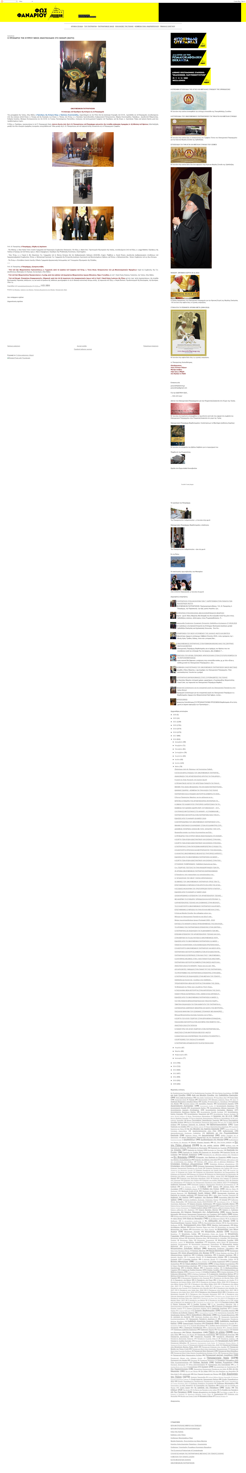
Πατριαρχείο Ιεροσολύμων (180, 1336)
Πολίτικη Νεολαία (200, 1362)
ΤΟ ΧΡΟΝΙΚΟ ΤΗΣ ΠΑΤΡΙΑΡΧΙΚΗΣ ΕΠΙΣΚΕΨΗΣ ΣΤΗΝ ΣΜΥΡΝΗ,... (198, 927)
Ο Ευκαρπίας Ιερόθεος (211, 1268)
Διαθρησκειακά (228, 1131)
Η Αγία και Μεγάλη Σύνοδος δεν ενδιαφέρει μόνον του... (193, 913)
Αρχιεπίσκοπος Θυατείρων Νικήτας (183, 1112)
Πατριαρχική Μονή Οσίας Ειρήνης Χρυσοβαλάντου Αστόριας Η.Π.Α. (195, 1353)
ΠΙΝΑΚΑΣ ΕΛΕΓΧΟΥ (167, 26)
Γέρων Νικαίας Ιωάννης (197, 1127)
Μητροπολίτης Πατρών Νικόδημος (223, 1246)
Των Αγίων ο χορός (226, 1392)
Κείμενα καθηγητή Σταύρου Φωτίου (223, 1208)
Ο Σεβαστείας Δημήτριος (218, 1308)
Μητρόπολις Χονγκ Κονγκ (217, 1242)
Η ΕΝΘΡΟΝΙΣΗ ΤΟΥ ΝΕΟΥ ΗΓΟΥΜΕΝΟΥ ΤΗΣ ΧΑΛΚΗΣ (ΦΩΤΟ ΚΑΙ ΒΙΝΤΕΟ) (203, 633)
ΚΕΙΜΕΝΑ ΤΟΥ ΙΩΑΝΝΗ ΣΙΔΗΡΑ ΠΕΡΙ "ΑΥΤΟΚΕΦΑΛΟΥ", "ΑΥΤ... (197, 808)
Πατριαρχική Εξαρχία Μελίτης (227, 1343)
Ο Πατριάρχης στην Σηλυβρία (201, 1296)
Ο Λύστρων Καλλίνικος (198, 1274)
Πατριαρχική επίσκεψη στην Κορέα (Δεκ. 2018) (204, 1345)
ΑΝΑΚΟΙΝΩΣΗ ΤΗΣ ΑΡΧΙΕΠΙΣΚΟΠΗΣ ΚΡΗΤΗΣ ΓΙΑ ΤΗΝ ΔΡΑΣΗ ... (198, 776)
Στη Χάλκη (204, 1371)
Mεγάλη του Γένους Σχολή (188, 1396)
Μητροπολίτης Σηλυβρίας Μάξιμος (186, 1248)
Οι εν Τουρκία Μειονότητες (226, 1315)
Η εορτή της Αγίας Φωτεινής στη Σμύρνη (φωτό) (191, 780)
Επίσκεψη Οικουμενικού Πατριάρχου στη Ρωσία (186, 1168)
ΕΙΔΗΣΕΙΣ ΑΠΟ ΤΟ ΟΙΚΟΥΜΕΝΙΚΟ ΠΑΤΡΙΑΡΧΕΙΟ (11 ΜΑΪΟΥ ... (197, 941)
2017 (175, 736)
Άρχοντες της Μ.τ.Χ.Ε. (223, 1116)
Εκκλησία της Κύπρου (195, 1150)
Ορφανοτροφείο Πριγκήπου (192, 1323)
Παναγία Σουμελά (223, 1329)
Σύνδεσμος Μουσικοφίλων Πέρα (182, 1438)
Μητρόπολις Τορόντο (177, 1242)
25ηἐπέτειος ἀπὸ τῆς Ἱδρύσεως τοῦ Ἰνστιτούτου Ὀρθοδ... (194, 769)
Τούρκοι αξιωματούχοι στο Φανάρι (204, 1392)
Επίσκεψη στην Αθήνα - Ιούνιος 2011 (212, 1176)
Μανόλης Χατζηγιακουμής (221, 1225)
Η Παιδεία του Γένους (209, 1189)
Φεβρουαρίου (179, 1055)
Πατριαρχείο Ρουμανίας (202, 1336)
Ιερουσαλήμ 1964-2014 (227, 1197)
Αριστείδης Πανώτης (206, 1104)
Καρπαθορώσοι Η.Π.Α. (223, 1202)
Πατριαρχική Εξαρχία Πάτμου (179, 1345)
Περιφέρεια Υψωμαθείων (225, 1360)
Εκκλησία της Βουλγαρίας (198, 1148)
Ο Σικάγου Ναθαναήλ (184, 1310)
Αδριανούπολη (203, 1100)
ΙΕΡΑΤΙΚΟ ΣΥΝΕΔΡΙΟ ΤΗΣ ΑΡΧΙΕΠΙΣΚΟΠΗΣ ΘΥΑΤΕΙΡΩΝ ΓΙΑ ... (197, 801)
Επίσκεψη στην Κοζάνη (191, 1180)
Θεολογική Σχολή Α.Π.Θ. (189, 1191)
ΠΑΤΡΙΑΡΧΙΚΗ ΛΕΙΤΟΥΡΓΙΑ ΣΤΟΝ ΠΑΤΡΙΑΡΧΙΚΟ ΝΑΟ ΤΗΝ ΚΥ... (197, 815)
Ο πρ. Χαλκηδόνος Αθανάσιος (221, 1304)
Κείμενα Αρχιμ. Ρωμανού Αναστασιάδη (183, 1206)
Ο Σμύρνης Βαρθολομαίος (203, 1310)
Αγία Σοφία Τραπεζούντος (205, 1097)
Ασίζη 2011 (223, 1122)
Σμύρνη (205, 1367)
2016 (175, 739)
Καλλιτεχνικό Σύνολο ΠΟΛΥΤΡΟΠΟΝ (200, 1202)
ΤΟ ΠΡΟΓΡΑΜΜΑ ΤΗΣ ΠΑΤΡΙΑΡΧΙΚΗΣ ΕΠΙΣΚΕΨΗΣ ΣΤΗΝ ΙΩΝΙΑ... (198, 973)
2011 (175, 1077)
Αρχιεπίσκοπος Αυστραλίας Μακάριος (219, 1110)
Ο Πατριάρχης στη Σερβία (225, 1280)
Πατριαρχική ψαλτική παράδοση (219, 1355)
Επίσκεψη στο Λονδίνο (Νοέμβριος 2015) (215, 1180)
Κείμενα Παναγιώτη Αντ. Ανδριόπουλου (201, 1212)
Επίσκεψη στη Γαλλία (185, 1172)
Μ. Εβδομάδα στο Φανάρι (217, 1221)
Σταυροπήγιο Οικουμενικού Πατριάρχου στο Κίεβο (210, 1369)
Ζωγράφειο (174, 1189)
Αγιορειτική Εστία (180, 1100)
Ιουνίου (177, 763)
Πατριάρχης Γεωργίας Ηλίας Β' (207, 1338)
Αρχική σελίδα (82, 346)
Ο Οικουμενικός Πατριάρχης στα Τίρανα (201, 1276)
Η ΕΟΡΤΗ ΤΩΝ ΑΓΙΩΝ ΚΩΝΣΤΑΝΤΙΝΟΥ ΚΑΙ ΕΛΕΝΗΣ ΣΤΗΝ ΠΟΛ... (198, 860)
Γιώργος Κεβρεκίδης (230, 1129)
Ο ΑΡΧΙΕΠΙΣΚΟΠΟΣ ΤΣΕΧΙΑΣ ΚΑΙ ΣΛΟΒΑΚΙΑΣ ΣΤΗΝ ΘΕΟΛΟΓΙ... (197, 902)
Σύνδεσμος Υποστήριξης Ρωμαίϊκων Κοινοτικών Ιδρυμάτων (191, 1447)
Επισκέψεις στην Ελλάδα (181, 1166)
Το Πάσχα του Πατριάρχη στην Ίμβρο (205, 1390)
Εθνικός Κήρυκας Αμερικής (200, 1142)
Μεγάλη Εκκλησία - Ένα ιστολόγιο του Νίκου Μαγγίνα (189, 1441)
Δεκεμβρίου (179, 742)
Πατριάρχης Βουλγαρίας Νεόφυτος (182, 1338)
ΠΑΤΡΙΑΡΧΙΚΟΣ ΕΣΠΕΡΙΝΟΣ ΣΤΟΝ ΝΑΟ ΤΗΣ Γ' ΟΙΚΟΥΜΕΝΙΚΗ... (198, 955)
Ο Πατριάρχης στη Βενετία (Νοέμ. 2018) (225, 1278)
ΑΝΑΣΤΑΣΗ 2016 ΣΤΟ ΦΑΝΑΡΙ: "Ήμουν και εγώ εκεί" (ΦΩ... (195, 966)
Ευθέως (203, 1187)
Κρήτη (224, 1214)
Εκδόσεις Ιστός (231, 1145)
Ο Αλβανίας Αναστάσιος (203, 1255)
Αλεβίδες (204, 1102)
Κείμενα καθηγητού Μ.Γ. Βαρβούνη (182, 1210)
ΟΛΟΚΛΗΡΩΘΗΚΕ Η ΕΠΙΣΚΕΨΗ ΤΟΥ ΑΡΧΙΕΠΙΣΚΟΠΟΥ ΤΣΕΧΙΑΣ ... (199, 895)
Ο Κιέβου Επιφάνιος (210, 1272)
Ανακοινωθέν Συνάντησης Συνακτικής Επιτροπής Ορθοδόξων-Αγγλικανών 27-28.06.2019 (206, 623)
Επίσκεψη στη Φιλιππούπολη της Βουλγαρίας (221, 1174)
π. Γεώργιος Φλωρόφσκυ (197, 1325)
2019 (175, 729)
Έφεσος (216, 1187)
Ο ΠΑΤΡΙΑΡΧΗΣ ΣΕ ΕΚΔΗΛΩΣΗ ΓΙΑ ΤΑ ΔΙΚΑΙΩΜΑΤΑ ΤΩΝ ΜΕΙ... (197, 931)
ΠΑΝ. (144, 26)
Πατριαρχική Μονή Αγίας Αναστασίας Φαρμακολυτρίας (209, 1349)
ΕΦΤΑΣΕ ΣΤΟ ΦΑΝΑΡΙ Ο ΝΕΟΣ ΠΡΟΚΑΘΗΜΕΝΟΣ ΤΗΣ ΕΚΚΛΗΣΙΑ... (199, 924)
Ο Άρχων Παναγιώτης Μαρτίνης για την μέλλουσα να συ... (194, 797)
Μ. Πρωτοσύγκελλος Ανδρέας (211, 1223)
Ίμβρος (174, 1200)
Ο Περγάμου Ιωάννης (227, 1302)
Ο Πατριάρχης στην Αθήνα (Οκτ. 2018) (195, 1286)
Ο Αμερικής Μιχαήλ (194, 1257)
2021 (175, 722)
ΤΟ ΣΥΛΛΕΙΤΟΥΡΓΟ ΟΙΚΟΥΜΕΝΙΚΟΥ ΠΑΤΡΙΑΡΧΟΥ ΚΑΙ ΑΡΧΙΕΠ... (198, 906)
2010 (175, 1080)
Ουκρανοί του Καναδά (227, 1323)
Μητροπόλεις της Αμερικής (226, 1227)
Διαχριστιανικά (208, 1135)
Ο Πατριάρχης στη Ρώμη (204, 1280)
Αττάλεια (173, 1124)
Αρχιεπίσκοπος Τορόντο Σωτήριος (225, 1114)
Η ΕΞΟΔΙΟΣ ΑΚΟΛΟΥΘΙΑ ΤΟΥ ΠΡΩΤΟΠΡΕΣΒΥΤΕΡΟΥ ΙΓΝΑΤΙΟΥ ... (198, 888)
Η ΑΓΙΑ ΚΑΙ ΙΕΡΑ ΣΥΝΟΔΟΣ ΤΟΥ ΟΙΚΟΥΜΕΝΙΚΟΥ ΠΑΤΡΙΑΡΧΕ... (197, 773)
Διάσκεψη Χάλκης (191, 1135)
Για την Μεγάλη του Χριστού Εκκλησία (203, 1129)
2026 (175, 715)
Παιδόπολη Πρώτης (207, 1329)
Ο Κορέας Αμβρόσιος (227, 1272)
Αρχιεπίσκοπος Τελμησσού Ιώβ (198, 1114)
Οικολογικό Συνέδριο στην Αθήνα (206, 1317)
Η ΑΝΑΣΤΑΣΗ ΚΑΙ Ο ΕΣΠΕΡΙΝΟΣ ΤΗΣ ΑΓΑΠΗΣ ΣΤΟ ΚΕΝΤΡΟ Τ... (198, 1036)
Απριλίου (178, 1047)
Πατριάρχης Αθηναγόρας (225, 1336)
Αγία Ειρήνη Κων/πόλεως (223, 1093)
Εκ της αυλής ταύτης (209, 1145)
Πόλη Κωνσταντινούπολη (180, 1362)
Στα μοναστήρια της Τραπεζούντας (225, 1367)
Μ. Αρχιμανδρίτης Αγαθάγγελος (191, 1221)
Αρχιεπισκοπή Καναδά (178, 1108)
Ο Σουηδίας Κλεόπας (228, 1310)
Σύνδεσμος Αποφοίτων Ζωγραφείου (202, 1383)
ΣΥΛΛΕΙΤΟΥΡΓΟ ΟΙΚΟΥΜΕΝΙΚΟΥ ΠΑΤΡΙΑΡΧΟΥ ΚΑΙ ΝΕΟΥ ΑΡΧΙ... (198, 948)
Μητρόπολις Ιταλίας (228, 1236)
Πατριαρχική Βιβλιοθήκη (179, 1343)
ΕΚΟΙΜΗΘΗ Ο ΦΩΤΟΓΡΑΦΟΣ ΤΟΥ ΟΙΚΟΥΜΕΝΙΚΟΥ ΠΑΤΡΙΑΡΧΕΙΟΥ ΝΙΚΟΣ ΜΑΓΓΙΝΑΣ (206, 667)
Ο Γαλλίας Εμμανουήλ (217, 1261)
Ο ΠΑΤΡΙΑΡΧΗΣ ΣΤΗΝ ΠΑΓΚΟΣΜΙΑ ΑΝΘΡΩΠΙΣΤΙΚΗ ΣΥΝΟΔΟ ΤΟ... (198, 846)
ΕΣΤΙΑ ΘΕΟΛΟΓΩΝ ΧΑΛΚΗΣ (181, 1460)
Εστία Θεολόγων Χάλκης (188, 1187)
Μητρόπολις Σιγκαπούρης (205, 1240)
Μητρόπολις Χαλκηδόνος (195, 1242)
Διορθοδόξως (189, 1140)
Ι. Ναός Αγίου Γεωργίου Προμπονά (224, 1195)
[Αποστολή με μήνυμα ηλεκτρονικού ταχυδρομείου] (42, 285)
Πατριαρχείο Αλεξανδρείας (206, 1334)
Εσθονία (173, 1187)
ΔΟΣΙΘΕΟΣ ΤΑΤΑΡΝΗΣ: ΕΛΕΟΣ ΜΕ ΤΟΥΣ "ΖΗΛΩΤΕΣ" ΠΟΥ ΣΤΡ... (198, 829)
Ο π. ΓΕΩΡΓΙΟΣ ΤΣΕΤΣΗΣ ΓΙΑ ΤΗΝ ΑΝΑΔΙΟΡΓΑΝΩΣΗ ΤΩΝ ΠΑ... (197, 867)
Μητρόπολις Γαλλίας (189, 1234)
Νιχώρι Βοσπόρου (216, 1251)
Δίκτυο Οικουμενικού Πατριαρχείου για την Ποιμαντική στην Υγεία (205, 1137)
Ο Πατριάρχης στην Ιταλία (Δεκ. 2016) (190, 1290)
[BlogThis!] (43, 285)
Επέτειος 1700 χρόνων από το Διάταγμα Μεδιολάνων (216, 1162)
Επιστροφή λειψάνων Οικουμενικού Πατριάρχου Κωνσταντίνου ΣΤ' (214, 1184)
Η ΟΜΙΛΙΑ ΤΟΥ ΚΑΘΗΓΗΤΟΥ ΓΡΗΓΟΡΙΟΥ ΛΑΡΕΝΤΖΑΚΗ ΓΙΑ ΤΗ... (198, 804)
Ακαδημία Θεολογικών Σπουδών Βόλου (184, 1102)
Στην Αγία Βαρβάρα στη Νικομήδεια (224, 1371)
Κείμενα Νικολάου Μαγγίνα (208, 1210)
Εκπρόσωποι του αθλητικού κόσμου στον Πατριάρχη (220, 1154)
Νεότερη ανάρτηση (13, 346)
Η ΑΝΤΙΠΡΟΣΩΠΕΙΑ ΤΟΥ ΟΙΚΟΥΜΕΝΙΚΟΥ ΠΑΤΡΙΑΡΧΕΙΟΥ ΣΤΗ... (197, 822)
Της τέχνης (186, 1390)
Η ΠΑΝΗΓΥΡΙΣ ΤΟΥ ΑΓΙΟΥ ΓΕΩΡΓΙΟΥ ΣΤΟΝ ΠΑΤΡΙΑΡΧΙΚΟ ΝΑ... (197, 1029)
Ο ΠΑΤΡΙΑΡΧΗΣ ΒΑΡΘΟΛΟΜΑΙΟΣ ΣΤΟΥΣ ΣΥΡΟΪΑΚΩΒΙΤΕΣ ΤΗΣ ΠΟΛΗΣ (201, 677)
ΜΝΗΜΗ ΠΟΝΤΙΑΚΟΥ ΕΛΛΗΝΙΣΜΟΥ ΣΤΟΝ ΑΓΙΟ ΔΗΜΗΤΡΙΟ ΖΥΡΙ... (198, 825)
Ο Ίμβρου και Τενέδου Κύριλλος (191, 1270)
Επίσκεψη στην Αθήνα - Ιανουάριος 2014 (184, 1176)
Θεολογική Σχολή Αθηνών (210, 1191)
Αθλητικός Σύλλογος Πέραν (220, 1100)
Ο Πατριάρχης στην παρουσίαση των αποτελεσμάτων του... (195, 874)
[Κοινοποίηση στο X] (45, 285)
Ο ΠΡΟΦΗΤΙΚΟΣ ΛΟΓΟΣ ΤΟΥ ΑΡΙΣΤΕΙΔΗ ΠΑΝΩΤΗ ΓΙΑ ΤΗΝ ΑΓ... (197, 783)
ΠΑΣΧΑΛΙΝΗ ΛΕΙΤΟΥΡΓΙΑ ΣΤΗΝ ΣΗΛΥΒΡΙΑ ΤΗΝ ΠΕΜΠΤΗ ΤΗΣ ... (198, 1022)
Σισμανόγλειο (192, 1367)
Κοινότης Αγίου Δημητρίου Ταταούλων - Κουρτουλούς (189, 1444)
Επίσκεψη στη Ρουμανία (178, 1174)
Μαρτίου (178, 1051)
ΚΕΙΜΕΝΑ (138, 26)
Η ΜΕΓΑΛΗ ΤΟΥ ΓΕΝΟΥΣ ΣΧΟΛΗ (182, 1457)
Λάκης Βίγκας (177, 1218)
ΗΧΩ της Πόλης (230, 1189)
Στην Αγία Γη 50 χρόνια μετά (180, 1374)
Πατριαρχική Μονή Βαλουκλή (204, 1351)
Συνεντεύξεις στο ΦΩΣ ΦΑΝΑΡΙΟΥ (182, 1385)
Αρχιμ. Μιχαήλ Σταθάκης (178, 1116)
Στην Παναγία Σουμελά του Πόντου (206, 1374)
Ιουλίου (177, 759)
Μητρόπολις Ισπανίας (210, 1236)
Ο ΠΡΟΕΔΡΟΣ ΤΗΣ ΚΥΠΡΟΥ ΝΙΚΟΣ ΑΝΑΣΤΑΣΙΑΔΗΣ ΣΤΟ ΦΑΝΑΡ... (199, 836)
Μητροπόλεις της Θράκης (179, 1229)
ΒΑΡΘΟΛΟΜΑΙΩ (181, 699)
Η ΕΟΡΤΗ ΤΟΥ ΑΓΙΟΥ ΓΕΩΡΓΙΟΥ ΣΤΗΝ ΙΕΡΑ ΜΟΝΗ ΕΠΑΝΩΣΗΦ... (198, 1018)
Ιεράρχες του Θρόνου (27, 290)
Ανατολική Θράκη (189, 1104)
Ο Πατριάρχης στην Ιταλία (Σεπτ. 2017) (220, 1290)
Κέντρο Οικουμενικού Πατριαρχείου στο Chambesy (199, 1214)
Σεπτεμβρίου (179, 752)
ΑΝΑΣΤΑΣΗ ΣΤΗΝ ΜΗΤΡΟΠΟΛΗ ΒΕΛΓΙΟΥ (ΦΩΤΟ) (193, 1032)
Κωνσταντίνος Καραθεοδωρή (228, 1216)
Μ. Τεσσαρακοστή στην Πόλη (193, 1225)
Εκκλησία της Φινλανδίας (211, 1152)
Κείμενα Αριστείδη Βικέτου (225, 1204)
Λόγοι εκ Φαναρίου (195, 1218)
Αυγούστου (179, 756)
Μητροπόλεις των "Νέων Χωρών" (203, 1229)
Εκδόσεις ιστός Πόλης (178, 1435)
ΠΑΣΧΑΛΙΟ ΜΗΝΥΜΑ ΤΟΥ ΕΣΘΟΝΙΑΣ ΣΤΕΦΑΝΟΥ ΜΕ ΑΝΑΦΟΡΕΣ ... (199, 1011)
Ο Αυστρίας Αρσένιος (190, 1259)
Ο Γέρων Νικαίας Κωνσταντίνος (224, 1264)
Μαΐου (177, 766)
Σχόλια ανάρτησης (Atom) (25, 355)
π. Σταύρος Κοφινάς (231, 1327)
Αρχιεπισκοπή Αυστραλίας (182, 1106)
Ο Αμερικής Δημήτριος (225, 1255)
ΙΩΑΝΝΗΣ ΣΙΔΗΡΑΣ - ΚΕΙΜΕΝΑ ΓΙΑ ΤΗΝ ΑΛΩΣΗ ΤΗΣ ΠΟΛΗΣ (196, 790)
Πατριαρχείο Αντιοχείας (227, 1334)
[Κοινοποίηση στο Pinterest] (49, 285)
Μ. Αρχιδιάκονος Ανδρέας (217, 1218)
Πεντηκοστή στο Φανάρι (179, 1360)
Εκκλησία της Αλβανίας (178, 1148)
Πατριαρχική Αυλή (225, 1341)
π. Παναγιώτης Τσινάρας (214, 1327)
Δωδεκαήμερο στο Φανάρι (212, 1140)
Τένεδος (228, 1388)
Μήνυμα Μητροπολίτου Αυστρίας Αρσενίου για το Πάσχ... (194, 1015)
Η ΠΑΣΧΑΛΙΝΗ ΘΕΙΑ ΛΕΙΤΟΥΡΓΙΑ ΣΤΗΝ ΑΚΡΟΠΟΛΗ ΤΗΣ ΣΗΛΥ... (198, 990)
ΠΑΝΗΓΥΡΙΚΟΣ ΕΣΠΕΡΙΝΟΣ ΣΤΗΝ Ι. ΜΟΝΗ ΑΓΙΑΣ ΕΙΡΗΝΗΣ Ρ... (197, 994)
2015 (175, 1063)
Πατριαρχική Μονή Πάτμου (229, 1353)
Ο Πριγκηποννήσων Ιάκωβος (201, 1306)
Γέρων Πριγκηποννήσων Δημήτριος (217, 1127)
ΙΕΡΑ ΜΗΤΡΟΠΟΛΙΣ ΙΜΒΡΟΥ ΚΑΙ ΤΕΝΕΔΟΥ (186, 1425)
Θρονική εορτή (203, 1195)
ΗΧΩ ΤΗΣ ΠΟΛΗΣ (177, 1432)
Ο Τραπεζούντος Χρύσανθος (225, 1313)
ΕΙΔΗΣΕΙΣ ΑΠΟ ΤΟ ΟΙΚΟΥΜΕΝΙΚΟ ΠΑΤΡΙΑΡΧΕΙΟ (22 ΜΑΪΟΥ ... (197, 857)
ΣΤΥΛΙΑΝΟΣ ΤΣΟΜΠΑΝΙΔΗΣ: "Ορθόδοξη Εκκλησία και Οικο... (196, 864)
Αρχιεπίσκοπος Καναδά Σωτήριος (212, 1112)
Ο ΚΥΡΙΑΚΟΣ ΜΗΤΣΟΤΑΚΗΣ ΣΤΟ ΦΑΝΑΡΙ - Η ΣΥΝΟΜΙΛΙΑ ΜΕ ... (197, 811)
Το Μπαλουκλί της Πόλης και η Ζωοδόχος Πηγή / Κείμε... (194, 987)
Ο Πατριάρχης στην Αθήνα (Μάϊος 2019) (204, 1284)
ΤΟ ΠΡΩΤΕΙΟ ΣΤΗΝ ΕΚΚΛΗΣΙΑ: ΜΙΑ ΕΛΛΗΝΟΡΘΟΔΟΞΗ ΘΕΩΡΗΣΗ (200, 613)
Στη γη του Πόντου (192, 1371)
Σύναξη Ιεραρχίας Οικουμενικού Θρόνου (204, 1379)
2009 (175, 1084)
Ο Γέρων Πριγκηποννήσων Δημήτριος (184, 1266)
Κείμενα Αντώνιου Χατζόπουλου (201, 1204)
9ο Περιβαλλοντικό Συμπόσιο (201, 1093)
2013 (175, 1070)
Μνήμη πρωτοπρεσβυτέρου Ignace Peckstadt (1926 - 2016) (195, 920)
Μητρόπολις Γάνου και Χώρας (213, 1234)
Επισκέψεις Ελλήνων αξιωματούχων (187, 1164)
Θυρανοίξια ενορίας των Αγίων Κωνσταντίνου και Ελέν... (194, 832)
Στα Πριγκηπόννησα (179, 1369)
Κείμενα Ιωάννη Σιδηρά (199, 1208)
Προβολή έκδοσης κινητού (83, 349)
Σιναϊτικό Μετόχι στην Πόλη (178, 1367)
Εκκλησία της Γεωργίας (219, 1148)
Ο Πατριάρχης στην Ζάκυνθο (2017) (201, 1288)
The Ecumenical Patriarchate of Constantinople (187, 1450)
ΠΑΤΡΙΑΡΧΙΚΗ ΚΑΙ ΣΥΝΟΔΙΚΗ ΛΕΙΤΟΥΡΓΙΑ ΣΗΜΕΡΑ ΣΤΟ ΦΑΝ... (197, 794)
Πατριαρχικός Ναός (61, 290)
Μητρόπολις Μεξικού (177, 1238)
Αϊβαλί (234, 1100)
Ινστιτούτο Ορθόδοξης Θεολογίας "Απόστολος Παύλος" (201, 1200)
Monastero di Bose (206, 1396)
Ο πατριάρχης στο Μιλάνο (196, 1300)
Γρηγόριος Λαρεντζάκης (179, 1131)
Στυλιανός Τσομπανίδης (198, 1377)
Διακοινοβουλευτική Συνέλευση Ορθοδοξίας (186, 1133)
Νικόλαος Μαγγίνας (198, 1251)
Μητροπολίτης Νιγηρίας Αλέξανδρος (195, 1246)
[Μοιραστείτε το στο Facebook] (47, 285)
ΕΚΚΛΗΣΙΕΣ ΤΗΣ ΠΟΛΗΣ (124, 26)
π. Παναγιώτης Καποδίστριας (192, 1327)
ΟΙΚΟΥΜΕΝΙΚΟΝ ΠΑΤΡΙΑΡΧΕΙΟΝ (182, 1463)
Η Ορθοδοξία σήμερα (190, 1189)
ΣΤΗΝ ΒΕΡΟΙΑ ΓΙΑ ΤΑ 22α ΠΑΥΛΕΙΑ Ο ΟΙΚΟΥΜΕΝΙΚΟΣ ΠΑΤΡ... (197, 938)
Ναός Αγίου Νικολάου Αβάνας (180, 1251)
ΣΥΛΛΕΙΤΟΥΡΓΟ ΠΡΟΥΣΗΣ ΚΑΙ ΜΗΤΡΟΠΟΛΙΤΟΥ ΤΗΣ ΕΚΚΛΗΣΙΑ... (198, 850)
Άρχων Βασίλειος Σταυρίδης (180, 1118)
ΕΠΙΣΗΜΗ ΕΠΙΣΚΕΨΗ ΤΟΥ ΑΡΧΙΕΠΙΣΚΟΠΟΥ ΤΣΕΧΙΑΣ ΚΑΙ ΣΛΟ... (198, 934)
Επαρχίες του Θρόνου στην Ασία (206, 1160)
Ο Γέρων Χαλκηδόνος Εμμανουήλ (214, 1266)
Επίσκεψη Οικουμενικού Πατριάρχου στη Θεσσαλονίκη (216, 1166)
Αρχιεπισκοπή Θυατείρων (225, 1106)
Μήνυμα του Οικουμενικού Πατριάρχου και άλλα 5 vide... (194, 916)
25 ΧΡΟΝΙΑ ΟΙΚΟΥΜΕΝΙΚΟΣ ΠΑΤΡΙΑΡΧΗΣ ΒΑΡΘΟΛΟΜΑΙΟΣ (196, 871)
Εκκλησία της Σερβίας (190, 1152)
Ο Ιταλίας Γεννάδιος (213, 1270)
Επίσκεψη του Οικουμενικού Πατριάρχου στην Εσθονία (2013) (206, 1182)
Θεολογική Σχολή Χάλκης (199, 1193)
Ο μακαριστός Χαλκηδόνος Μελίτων (221, 1274)
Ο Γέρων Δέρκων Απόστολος (195, 1264)
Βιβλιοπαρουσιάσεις (218, 1124)
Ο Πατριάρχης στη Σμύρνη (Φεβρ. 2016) (212, 1282)
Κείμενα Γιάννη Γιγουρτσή (207, 1206)
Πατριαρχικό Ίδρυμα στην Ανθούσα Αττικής (186, 1358)
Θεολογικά (174, 1191)
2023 (175, 718)
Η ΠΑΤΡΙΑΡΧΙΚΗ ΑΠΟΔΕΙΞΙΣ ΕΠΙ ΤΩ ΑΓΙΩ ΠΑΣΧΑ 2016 (194, 1043)
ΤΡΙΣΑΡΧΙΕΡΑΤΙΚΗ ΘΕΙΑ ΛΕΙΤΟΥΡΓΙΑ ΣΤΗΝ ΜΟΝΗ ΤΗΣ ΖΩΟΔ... (197, 983)
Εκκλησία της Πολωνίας (215, 1150)
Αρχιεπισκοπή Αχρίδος (206, 1106)
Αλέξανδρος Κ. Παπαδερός (219, 1102)
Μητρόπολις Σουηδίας (226, 1240)
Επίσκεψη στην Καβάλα (221, 1178)
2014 (175, 1066)
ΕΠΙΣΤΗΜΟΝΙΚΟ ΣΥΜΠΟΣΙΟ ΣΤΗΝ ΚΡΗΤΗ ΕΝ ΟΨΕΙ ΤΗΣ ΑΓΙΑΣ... (198, 885)
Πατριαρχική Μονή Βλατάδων (228, 1351)
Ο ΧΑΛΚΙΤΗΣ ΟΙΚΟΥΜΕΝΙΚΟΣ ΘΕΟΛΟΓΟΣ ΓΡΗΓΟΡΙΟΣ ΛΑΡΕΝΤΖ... (199, 853)
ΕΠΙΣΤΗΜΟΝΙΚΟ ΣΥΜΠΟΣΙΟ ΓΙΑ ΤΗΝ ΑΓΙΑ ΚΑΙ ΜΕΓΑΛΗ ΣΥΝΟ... (197, 909)
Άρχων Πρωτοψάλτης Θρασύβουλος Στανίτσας (203, 1120)
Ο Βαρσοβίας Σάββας (226, 1259)
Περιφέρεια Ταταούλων (207, 1360)
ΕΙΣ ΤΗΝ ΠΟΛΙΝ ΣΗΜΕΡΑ (223, 1142)
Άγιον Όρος (234, 1097)
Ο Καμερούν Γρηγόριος (194, 1272)
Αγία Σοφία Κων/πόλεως (184, 1097)
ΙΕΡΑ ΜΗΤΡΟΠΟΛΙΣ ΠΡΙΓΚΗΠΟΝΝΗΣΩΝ (185, 1428)
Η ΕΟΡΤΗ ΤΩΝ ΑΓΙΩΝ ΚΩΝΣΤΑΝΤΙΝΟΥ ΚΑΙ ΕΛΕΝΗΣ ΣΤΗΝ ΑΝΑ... (198, 839)
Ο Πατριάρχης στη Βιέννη (182, 1280)
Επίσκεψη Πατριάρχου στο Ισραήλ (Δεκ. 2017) (211, 1170)
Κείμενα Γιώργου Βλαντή (227, 1206)
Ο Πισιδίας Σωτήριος (199, 1304)
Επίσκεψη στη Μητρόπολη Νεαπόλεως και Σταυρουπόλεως (216, 1172)
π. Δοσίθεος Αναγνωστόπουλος (218, 1325)
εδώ (180, 396)
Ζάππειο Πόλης (228, 1187)
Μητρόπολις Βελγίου (214, 1231)
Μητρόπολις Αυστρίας (192, 1231)
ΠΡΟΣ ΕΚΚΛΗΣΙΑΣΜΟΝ (197, 1365)
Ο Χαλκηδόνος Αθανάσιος (200, 1315)
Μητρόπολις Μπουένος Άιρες (197, 1238)
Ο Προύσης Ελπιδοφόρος (224, 1306)
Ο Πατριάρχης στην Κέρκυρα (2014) (210, 1292)
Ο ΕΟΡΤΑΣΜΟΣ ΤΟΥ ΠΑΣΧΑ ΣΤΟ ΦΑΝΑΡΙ (189, 1039)
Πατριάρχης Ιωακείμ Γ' (228, 1338)
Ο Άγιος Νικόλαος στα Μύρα (224, 1253)
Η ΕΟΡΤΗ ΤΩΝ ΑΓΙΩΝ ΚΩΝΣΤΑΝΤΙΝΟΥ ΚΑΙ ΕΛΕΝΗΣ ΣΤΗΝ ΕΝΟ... (198, 843)
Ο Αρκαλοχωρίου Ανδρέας (214, 1257)
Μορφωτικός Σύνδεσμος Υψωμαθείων (221, 1248)
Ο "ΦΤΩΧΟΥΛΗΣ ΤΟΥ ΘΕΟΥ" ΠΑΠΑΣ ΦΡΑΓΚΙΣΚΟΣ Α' (194, 878)
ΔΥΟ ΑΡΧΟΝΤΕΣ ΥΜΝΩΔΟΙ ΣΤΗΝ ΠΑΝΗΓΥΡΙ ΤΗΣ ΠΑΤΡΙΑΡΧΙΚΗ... (198, 969)
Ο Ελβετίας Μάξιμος (192, 1268)
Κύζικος (235, 1214)
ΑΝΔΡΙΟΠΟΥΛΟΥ (152, 26)
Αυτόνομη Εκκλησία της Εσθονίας (193, 1124)
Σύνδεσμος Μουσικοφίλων (226, 1383)
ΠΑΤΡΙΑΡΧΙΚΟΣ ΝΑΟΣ (106, 26)
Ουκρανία (209, 1323)
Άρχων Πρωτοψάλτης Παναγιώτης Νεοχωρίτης (202, 1122)
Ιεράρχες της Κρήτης (180, 1197)
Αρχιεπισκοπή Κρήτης (198, 1108)
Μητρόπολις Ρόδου (186, 1240)
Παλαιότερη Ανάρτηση (150, 346)
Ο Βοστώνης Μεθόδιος (200, 1261)
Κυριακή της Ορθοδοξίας (207, 1216)
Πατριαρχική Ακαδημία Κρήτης (205, 1341)
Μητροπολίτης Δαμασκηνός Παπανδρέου (205, 1244)
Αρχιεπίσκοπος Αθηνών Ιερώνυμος (222, 1108)
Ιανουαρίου (179, 1058)
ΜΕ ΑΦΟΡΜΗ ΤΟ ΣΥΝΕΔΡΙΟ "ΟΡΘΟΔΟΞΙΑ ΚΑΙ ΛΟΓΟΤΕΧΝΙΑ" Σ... (198, 899)
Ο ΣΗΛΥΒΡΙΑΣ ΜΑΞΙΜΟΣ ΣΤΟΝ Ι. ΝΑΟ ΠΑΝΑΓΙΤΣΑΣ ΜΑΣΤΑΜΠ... (198, 959)
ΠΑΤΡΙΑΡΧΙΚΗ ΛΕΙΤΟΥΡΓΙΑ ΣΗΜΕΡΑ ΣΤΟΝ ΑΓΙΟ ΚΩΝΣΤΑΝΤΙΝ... (198, 952)
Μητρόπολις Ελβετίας (192, 1236)
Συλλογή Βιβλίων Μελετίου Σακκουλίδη (219, 1377)
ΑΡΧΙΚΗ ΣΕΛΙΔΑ (77, 26)
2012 (175, 1073)
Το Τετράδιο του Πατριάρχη (229, 1390)
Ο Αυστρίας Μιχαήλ (208, 1259)
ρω (235, 1365)
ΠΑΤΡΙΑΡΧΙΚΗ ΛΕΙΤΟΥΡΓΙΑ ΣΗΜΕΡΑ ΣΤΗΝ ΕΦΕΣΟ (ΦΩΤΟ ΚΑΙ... (198, 962)
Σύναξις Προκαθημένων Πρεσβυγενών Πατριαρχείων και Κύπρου (199, 1381)
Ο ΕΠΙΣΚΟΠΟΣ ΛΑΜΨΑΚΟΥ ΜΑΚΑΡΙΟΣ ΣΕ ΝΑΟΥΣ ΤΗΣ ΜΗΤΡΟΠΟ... (199, 1008)
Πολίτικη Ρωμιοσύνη (224, 1362)
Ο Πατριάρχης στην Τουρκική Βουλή (224, 1296)
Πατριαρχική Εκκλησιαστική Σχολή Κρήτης (202, 1343)
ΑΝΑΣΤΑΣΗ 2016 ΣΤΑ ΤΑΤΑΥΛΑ (186, 1025)
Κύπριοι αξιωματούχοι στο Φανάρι (44, 290)
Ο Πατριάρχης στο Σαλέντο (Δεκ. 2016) (207, 1302)
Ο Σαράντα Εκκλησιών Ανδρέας (195, 1308)
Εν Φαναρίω (16, 290)
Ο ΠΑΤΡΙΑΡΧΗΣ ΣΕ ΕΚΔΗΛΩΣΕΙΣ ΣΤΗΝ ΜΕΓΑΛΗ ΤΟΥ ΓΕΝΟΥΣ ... (198, 976)
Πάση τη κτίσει (217, 1332)
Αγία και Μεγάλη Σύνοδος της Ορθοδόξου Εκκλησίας (215, 1095)
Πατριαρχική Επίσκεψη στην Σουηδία (214, 1347)
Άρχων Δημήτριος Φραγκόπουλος (202, 1118)
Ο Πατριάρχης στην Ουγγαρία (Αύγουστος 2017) (204, 1294)
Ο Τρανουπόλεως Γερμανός (206, 1313)
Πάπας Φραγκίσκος (194, 1332)
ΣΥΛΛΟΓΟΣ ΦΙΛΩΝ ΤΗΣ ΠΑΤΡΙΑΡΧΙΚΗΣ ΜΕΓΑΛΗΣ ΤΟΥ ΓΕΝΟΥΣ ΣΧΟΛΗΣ (197, 1453)
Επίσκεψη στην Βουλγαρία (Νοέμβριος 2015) (195, 1178)
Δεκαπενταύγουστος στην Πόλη (204, 1131)
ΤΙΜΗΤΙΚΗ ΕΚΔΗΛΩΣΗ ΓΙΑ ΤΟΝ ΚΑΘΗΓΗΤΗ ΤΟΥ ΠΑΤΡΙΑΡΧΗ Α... (198, 1004)
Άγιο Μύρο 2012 (221, 1097)
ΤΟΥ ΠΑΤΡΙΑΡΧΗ (90, 26)
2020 (175, 725)
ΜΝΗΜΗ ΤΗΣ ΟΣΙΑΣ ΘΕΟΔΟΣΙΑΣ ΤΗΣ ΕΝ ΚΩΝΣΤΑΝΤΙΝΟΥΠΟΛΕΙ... (199, 787)
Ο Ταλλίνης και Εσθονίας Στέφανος (182, 1313)
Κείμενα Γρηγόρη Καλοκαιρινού (180, 1208)
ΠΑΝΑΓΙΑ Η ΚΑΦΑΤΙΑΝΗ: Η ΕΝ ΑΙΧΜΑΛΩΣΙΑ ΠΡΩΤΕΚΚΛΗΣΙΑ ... (197, 945)
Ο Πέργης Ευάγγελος (178, 1304)
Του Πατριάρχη (180, 1392)
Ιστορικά (224, 1200)
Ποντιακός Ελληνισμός (178, 1365)
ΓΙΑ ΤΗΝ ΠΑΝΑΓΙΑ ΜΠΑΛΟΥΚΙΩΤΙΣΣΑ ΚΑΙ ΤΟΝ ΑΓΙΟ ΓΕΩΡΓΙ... (197, 1001)
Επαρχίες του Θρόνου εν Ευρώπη (211, 1157)
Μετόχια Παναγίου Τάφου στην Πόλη (202, 1227)
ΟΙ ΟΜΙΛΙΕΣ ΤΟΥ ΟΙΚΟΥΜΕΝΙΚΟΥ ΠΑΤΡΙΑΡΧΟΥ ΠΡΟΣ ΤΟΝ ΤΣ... (197, 881)
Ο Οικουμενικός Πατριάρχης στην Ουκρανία (195, 1278)
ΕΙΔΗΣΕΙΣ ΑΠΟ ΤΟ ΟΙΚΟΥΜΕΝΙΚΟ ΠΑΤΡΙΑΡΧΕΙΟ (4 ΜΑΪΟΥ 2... (197, 997)
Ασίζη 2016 (232, 1122)
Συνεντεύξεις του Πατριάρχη (205, 1385)
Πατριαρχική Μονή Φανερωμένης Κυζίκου (187, 1355)
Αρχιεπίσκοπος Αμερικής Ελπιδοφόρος (185, 1110)
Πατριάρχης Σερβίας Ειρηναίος (181, 1341)
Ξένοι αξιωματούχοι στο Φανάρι (195, 1253)
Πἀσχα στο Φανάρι (188, 1334)
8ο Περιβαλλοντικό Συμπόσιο (180, 1093)
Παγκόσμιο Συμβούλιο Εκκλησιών (185, 1329)
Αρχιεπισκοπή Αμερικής (225, 1104)
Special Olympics (221, 1396)
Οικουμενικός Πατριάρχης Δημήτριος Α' (203, 1319)
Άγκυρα (191, 1100)
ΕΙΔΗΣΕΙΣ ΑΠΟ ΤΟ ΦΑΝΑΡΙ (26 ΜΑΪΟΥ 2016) (190, 818)
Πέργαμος (194, 1360)
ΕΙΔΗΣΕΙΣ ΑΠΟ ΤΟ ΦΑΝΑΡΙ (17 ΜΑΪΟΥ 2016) (190, 892)
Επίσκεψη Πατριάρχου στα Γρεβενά (218, 1168)
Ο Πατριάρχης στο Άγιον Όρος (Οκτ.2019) (212, 1298)
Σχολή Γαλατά (185, 1388)
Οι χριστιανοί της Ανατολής (180, 1317)
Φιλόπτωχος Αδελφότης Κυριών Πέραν (199, 1394)
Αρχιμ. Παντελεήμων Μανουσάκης (199, 1116)
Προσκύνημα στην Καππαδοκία (219, 1365)
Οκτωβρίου (179, 749)
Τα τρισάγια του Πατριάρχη (206, 1388)
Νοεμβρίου (179, 745)
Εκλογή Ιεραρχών (189, 1154)
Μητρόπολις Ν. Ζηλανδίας (218, 1238)
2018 (175, 732)
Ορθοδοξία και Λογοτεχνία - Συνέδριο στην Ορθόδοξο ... (193, 980)
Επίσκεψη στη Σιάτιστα (197, 1174)
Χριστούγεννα (219, 1394)
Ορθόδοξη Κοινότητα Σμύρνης (201, 1321)
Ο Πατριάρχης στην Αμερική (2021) (223, 1286)
